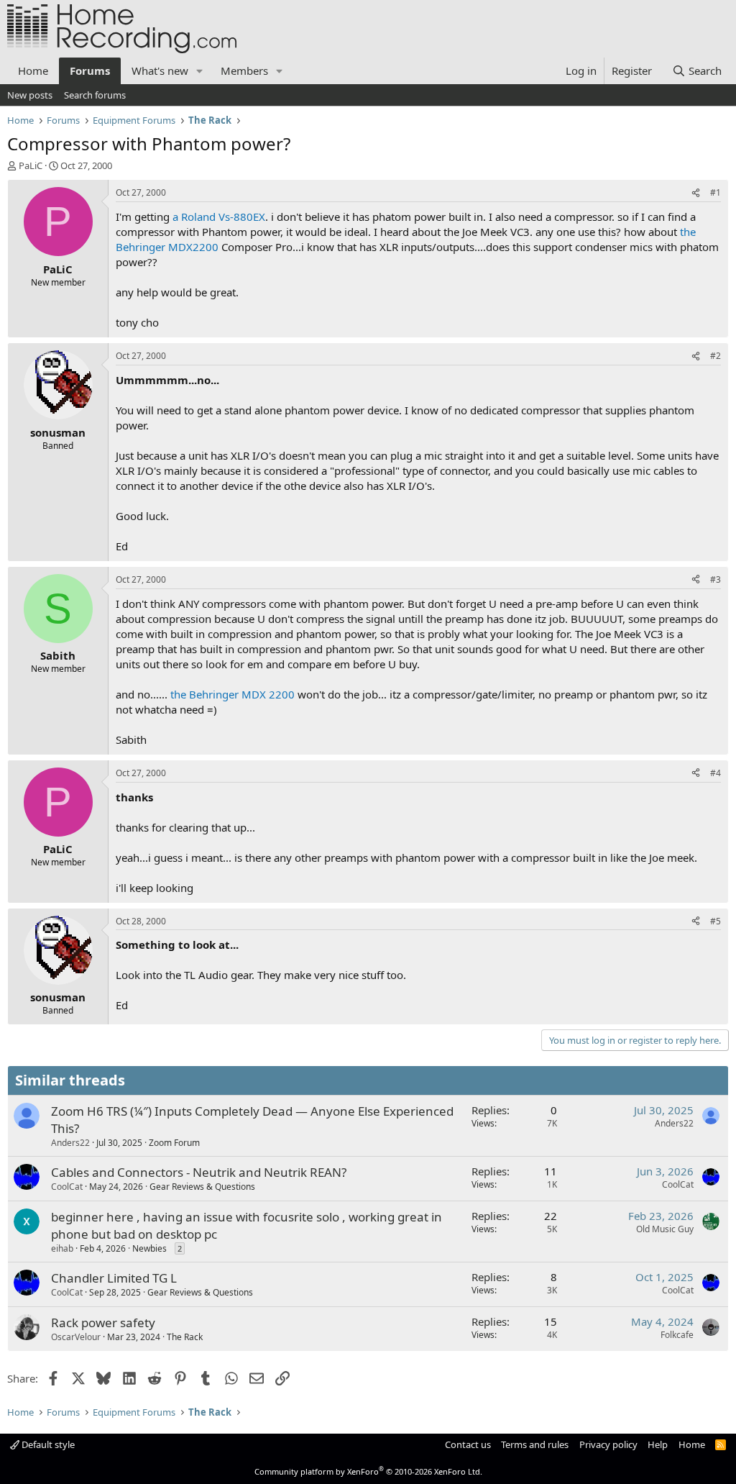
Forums (90, 70)
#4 (715, 773)
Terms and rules (535, 1444)
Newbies (149, 1248)
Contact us (468, 1444)
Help (658, 1444)
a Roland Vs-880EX (218, 216)
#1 (715, 192)
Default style (47, 1444)
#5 (715, 921)
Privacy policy (608, 1444)
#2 (715, 356)
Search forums (95, 94)
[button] (200, 71)
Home (33, 70)
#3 (715, 579)
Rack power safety (103, 1322)
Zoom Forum (174, 1143)
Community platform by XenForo (368, 1471)
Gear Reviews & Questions (202, 1186)
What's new (160, 70)
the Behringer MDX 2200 (232, 694)
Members (244, 70)
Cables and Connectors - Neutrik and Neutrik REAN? (198, 1172)
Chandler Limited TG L (114, 1278)
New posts (29, 94)
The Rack (185, 1337)
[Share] (695, 193)
